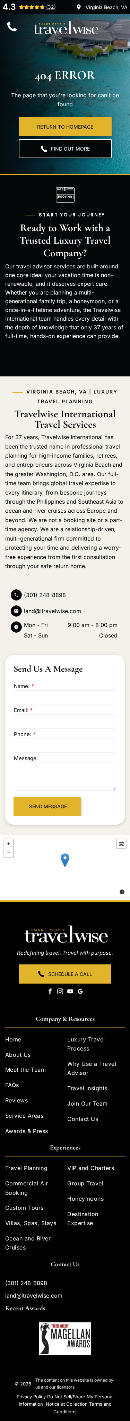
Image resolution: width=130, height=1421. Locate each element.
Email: (21, 710)
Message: (26, 758)
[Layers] (121, 843)
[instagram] (59, 992)
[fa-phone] (12, 31)
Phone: (22, 734)
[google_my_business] (80, 992)
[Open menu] (118, 27)
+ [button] (8, 843)
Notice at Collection (67, 1404)
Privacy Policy (31, 1396)
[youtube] (70, 992)
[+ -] (65, 867)
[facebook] (49, 992)
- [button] (8, 852)
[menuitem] (34, 1040)
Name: (21, 686)
